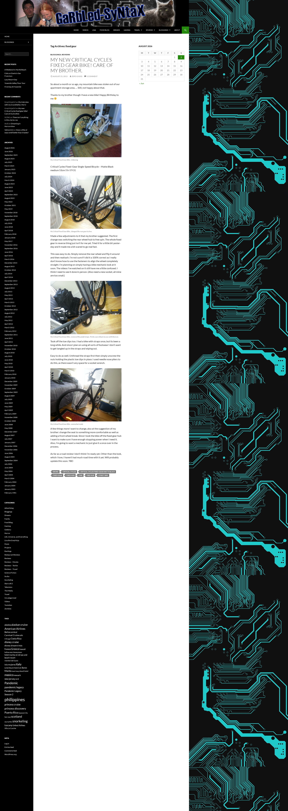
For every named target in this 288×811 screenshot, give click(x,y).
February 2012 (10, 331)
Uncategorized (10, 598)
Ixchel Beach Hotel (11, 668)
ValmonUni (8, 130)
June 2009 (8, 403)
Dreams (116, 30)
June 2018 (8, 227)
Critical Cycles (69, 472)
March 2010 (9, 370)
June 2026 (8, 151)
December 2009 (10, 381)
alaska (7, 624)
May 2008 (8, 428)
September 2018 (11, 216)
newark (17, 675)
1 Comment (92, 76)
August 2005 (9, 457)
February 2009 (10, 414)
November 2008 (10, 417)
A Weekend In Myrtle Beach (15, 70)
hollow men (8, 652)
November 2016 (10, 245)
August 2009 (9, 396)
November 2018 (10, 212)
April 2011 (8, 342)
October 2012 (10, 306)
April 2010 (8, 367)
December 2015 (10, 263)
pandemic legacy (14, 687)
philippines (14, 699)
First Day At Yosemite (12, 87)
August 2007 (9, 435)
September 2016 (11, 248)
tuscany (8, 725)
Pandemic (11, 683)
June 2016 (8, 252)
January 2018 (9, 238)
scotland (16, 716)
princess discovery (15, 708)
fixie (80, 475)
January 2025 (9, 169)
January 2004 (9, 485)
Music (6, 544)
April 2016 (8, 256)
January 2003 (9, 489)
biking (55, 472)
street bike (103, 475)
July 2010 (8, 356)
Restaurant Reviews (12, 555)
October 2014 (10, 270)
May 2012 (8, 320)
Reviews (149, 30)
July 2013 (8, 291)
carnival (13, 632)
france (7, 649)
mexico (9, 675)
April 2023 (8, 191)
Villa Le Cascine (10, 728)
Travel (137, 30)
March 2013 (9, 302)
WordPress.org (10, 754)
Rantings (7, 551)
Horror (7, 533)
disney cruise (11, 642)
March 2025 (9, 166)
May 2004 (8, 471)
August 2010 (9, 353)
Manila (7, 671)
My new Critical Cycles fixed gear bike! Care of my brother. (81, 65)
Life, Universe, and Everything (16, 537)
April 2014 (8, 277)
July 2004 (8, 464)
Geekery (7, 529)
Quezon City (23, 713)
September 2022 (11, 194)
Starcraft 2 (8, 583)
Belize (7, 632)
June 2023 (8, 187)
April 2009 (8, 410)
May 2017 (8, 241)
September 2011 (11, 335)
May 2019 (8, 209)
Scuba (6, 576)
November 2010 (10, 345)
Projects (7, 547)
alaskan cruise (19, 624)
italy (18, 664)
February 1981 (10, 493)
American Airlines (14, 628)
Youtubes (8, 605)
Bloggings (163, 30)
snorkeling (20, 721)
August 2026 (9, 148)
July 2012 (8, 317)
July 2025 (8, 162)
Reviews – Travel (10, 569)
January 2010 (9, 378)
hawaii (23, 649)
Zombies (7, 609)
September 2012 (11, 309)
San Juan (7, 717)
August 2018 (9, 220)
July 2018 (8, 223)
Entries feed (9, 747)
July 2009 (8, 399)
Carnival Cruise (11, 635)
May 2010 (8, 363)
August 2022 (9, 198)
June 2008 (8, 424)
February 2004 (10, 482)
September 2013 (11, 284)
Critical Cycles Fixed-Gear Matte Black (97, 472)
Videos (85, 30)
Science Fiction (10, 573)
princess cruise (12, 704)
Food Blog (104, 30)
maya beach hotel (22, 671)
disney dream (10, 645)
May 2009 (8, 406)
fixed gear (57, 475)
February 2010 (10, 374)
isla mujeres (10, 664)
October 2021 (10, 205)
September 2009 (11, 392)
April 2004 (8, 475)
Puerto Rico (11, 712)
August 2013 (9, 288)
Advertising (9, 508)
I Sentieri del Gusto (11, 661)
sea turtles (8, 722)
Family (7, 519)
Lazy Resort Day (10, 79)
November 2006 (10, 450)
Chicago (7, 639)
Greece (15, 649)
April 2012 (8, 324)
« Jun (141, 83)
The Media (8, 591)
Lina (94, 30)
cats (21, 635)
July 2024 (8, 176)
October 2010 (10, 349)
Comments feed (10, 751)
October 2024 (10, 173)
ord (17, 679)
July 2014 (8, 273)
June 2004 (8, 468)
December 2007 (10, 432)
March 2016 (9, 259)
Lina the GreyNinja (11, 540)
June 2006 (8, 453)
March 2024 (9, 180)
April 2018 (8, 230)
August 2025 (9, 158)
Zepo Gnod (77, 76)
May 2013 (8, 295)
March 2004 (9, 478)
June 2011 (8, 338)
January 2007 (9, 442)
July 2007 (8, 439)
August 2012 (9, 313)
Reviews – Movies (11, 562)
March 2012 (9, 327)
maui (13, 671)
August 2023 (9, 184)
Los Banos (22, 668)
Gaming (127, 30)
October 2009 (10, 388)
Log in (6, 743)
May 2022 (8, 202)
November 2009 (10, 385)
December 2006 (10, 446)
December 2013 (10, 281)
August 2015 (9, 266)
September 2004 (11, 460)
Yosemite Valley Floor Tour (14, 83)
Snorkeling (8, 580)
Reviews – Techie (11, 565)
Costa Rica (16, 638)
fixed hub (70, 475)
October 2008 (10, 421)
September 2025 (11, 155)
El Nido (19, 646)
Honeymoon (17, 652)
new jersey (9, 678)
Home (76, 30)
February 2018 (10, 234)
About (177, 30)
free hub (90, 475)
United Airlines (19, 725)
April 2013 (8, 299)
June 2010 (8, 360)
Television (8, 587)
